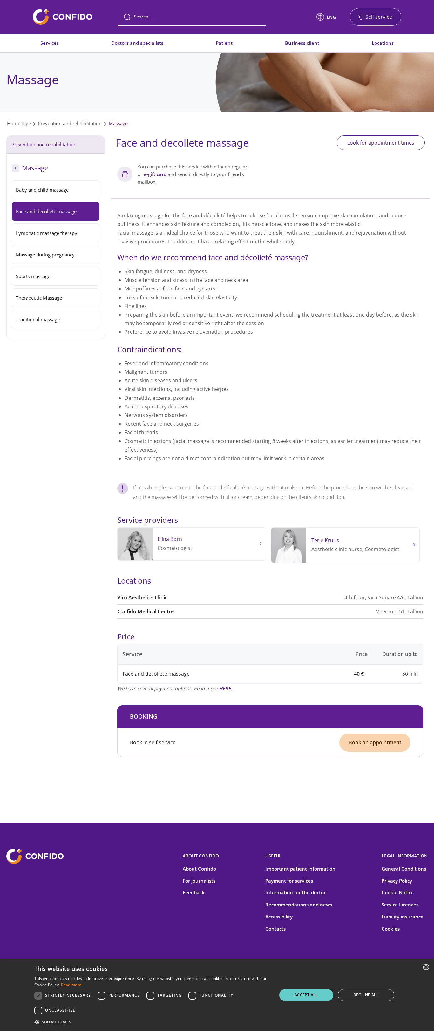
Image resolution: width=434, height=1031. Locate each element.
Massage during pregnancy (45, 254)
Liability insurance (403, 916)
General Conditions (404, 868)
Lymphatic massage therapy (46, 233)
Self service (378, 16)
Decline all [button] (366, 995)
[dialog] (217, 995)
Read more (71, 984)
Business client (302, 43)
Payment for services (289, 880)
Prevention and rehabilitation (70, 123)
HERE (225, 688)
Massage (118, 123)
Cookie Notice (398, 892)
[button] (326, 16)
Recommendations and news (298, 904)
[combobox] (426, 967)
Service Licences (400, 904)
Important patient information (300, 868)
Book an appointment (375, 742)
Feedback (194, 892)
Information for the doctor (295, 892)
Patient (224, 43)
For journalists (199, 880)
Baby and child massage (42, 190)
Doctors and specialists (137, 43)
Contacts (275, 928)
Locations (383, 43)
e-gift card (155, 174)
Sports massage (33, 276)
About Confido (199, 868)
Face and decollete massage (46, 211)
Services (49, 43)
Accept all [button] (306, 995)
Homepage (19, 123)
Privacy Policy (397, 880)
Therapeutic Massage (39, 298)
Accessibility (279, 916)
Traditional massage (38, 319)
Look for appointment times (380, 142)
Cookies (391, 928)
